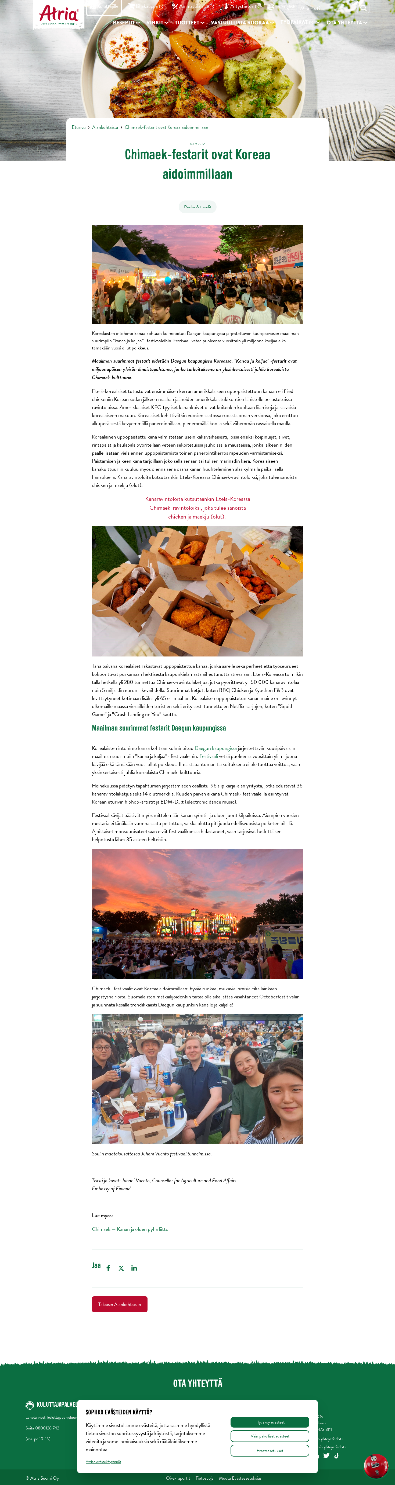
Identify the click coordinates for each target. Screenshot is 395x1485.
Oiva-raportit (178, 1478)
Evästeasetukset (270, 1450)
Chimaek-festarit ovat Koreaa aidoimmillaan (166, 127)
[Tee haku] (363, 8)
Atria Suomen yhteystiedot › (319, 1439)
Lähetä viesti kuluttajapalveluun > (53, 1417)
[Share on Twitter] (121, 1268)
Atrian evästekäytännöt (103, 1462)
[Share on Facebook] (108, 1268)
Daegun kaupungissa (216, 748)
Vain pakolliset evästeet (270, 1436)
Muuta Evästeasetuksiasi (241, 1478)
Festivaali (208, 756)
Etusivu (79, 127)
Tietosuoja (205, 1478)
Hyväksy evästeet (270, 1422)
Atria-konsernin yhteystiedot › (321, 1447)
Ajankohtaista (105, 127)
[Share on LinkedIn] (134, 1268)
